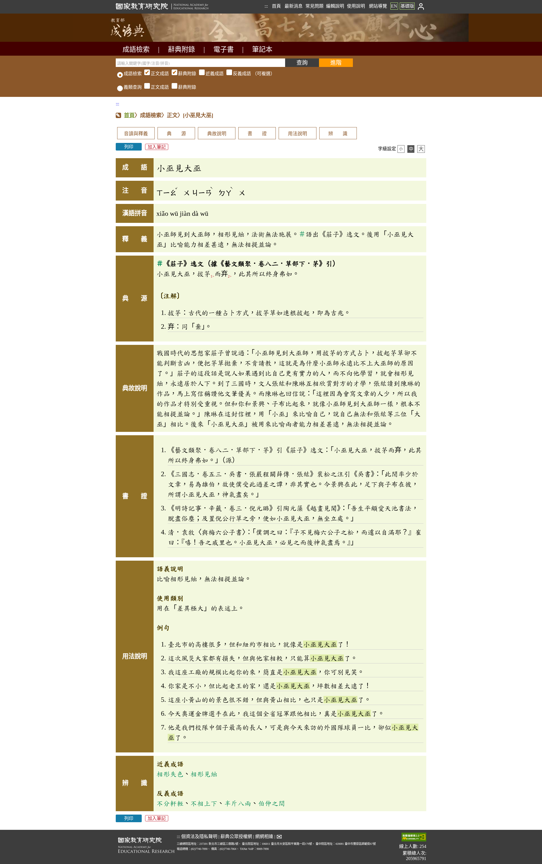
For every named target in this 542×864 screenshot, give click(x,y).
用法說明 (297, 133)
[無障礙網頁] (413, 838)
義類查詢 (133, 87)
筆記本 (262, 49)
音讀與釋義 (136, 133)
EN (394, 6)
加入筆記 (157, 146)
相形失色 (169, 774)
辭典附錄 (181, 49)
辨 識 (338, 133)
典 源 (176, 133)
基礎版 (407, 6)
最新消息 (294, 6)
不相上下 (203, 803)
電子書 (223, 49)
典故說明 (216, 133)
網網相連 (264, 836)
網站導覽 (378, 6)
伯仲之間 (271, 803)
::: (266, 6)
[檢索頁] (144, 40)
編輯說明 (335, 6)
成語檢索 (136, 49)
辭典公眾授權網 (236, 836)
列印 (128, 146)
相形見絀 (203, 774)
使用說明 (356, 6)
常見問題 (314, 6)
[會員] (421, 6)
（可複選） (213, 73)
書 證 (257, 133)
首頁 (276, 6)
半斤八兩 (237, 803)
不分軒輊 (169, 803)
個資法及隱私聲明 (199, 836)
